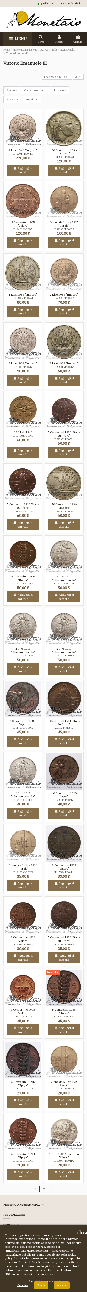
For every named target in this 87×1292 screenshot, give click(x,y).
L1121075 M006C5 (23, 583)
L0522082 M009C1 (23, 435)
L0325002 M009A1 (64, 157)
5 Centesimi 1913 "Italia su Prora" (64, 434)
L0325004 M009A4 (23, 297)
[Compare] (26, 145)
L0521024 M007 (23, 1016)
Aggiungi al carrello (25, 170)
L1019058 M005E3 (23, 511)
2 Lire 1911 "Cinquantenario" (64, 578)
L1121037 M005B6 (64, 944)
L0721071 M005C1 (64, 439)
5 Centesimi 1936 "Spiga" (64, 1011)
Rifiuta (41, 1285)
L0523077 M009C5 (64, 229)
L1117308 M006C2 (23, 727)
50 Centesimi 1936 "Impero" (64, 505)
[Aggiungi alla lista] (20, 145)
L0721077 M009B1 (23, 366)
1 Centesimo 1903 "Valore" (64, 867)
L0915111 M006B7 (64, 800)
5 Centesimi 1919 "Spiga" (23, 578)
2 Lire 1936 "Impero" (64, 294)
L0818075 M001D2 (64, 1160)
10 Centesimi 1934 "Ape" (22, 722)
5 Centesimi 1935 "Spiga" (23, 1083)
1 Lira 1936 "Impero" (23, 294)
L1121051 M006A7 (23, 944)
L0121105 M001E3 (64, 655)
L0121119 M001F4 (64, 583)
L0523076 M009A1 (64, 1088)
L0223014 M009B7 (23, 153)
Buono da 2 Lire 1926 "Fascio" (23, 867)
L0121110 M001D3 (23, 800)
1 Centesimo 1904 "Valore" (23, 939)
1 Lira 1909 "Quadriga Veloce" (64, 1155)
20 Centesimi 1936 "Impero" (64, 151)
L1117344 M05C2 (64, 727)
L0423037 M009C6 (64, 297)
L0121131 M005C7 (23, 1160)
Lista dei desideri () (72, 3)
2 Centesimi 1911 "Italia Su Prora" (64, 722)
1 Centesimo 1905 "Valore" (23, 1011)
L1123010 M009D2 (23, 872)
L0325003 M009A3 (64, 511)
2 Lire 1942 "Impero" (23, 150)
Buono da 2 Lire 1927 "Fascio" (64, 224)
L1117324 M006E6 (64, 872)
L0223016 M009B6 (64, 366)
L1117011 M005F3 (23, 1088)
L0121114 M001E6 (23, 655)
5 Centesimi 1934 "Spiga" (23, 1155)
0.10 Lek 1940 (23, 432)
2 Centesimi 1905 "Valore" (23, 224)
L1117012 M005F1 (64, 1016)
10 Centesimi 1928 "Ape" (64, 794)
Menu (20, 38)
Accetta (61, 1285)
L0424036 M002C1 (23, 229)
